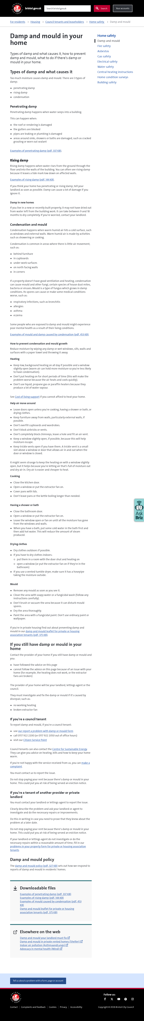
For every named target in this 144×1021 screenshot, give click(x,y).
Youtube (118, 999)
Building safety (106, 82)
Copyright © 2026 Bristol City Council (116, 1007)
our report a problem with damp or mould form (45, 731)
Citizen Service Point (35, 740)
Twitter (112, 999)
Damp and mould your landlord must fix (45, 938)
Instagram (132, 999)
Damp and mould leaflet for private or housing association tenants (47, 910)
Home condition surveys (112, 77)
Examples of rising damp (32, 179)
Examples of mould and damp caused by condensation (49, 334)
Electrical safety (107, 61)
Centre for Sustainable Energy (69, 749)
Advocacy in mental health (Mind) (41, 949)
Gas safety (104, 56)
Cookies (53, 1007)
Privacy (63, 1007)
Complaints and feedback (33, 1007)
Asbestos (103, 51)
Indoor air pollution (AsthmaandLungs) (44, 945)
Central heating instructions (115, 72)
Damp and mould (108, 41)
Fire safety (104, 46)
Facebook (105, 999)
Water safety (105, 67)
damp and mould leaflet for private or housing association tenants (44, 633)
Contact (14, 1007)
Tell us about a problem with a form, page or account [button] (38, 980)
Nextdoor (125, 999)
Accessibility (76, 1007)
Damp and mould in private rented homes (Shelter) (51, 941)
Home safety (106, 35)
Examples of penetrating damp (35, 150)
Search (104, 8)
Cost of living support (27, 396)
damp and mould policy (36, 866)
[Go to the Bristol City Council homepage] (15, 997)
